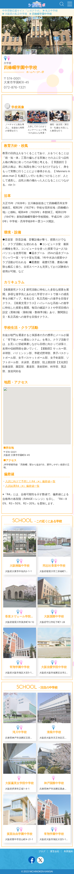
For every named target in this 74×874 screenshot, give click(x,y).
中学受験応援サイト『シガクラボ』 (22, 10)
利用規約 (68, 851)
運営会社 (54, 851)
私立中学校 (51, 10)
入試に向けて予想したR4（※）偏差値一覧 (30, 481)
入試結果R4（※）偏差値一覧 (22, 485)
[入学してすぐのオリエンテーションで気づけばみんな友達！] (37, 113)
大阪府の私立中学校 (16, 13)
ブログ (42, 851)
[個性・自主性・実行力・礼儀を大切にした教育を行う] (59, 113)
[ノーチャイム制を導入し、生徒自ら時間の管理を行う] (15, 113)
